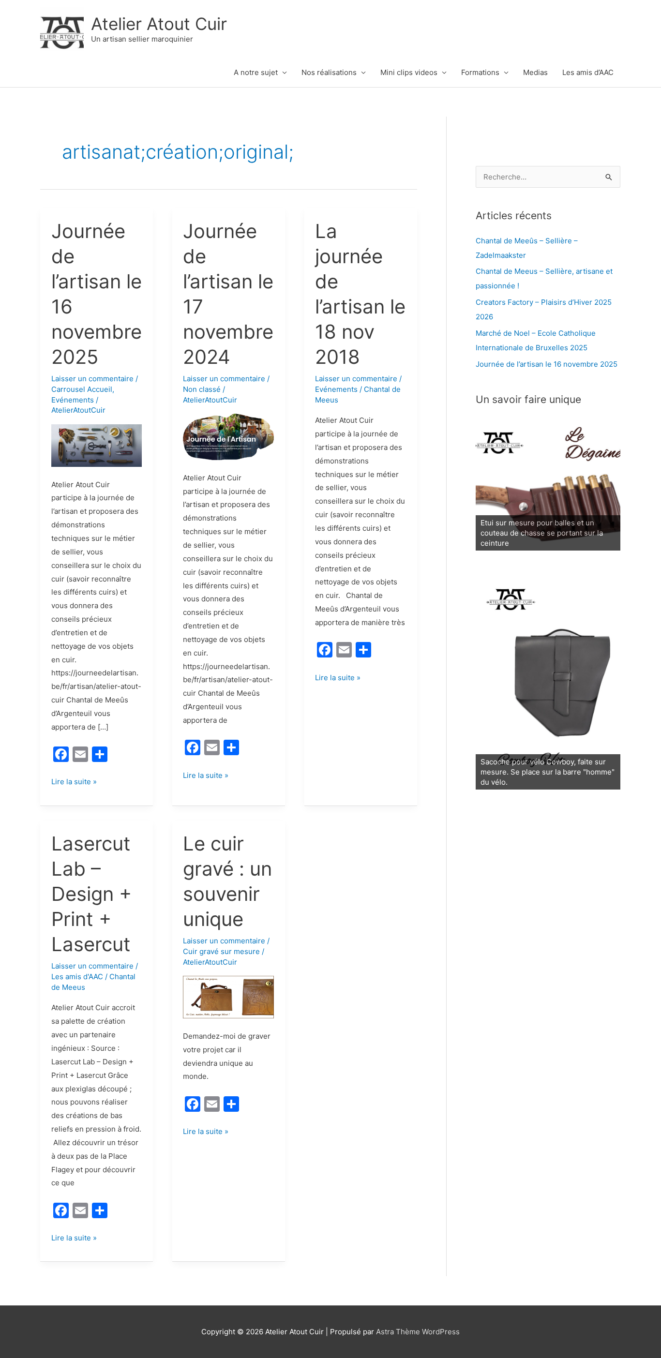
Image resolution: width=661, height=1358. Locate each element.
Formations (480, 72)
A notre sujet (256, 72)
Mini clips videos (408, 72)
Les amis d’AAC (588, 72)
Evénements (72, 399)
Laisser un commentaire (92, 378)
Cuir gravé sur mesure (221, 951)
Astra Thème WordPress (418, 1331)
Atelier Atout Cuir (159, 24)
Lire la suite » (74, 782)
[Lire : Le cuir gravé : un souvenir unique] (228, 996)
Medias (535, 72)
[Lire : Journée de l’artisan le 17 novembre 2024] (228, 436)
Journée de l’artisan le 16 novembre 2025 (546, 364)
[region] (548, 484)
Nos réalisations (329, 72)
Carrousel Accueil (81, 389)
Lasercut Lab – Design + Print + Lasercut (91, 894)
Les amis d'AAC (77, 976)
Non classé (202, 389)
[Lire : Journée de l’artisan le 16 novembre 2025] (96, 444)
